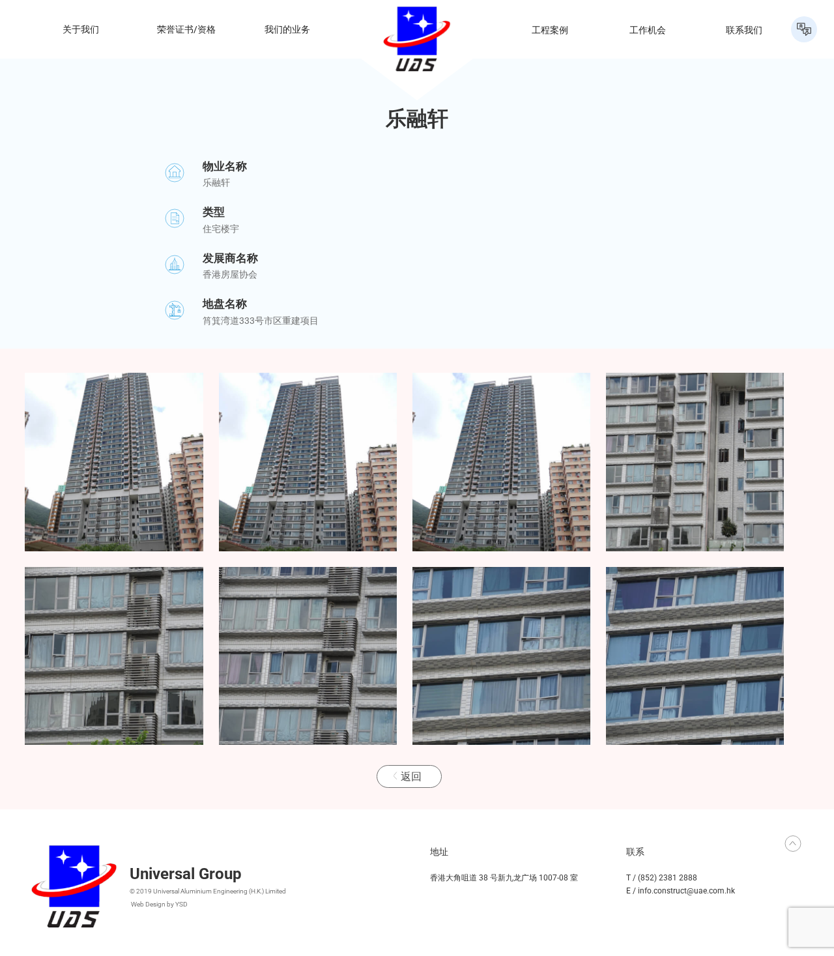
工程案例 (550, 29)
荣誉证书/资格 (186, 29)
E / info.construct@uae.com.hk (680, 890)
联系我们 (744, 29)
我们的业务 (287, 29)
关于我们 (81, 29)
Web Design (148, 904)
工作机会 (647, 29)
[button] (804, 29)
